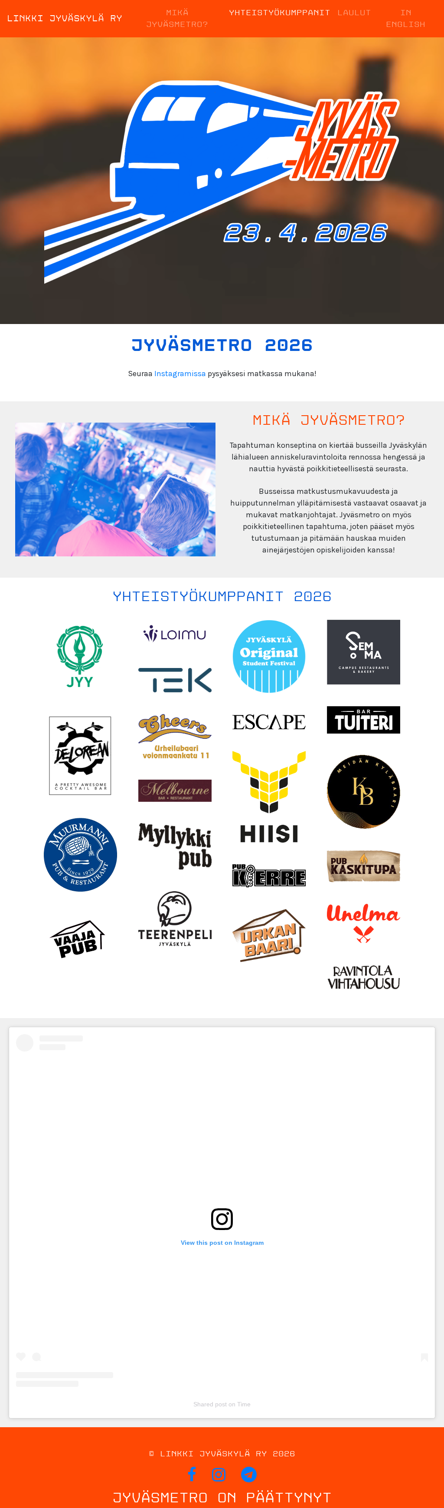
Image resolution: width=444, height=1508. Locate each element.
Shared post (210, 1404)
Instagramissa (180, 373)
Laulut (354, 12)
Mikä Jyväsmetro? (177, 18)
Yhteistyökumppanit (279, 12)
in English (405, 18)
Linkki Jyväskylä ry (64, 18)
